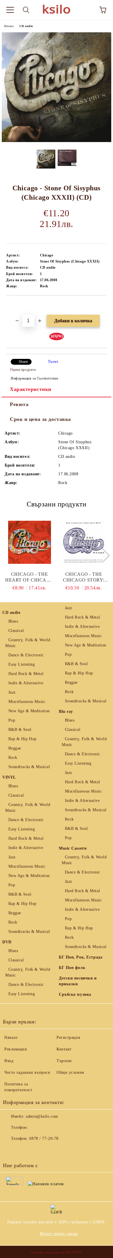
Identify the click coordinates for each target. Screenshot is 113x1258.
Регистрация (68, 1037)
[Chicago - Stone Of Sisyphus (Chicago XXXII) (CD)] (56, 141)
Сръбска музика (75, 994)
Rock (12, 757)
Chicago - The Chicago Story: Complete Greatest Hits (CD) (83, 577)
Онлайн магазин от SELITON (56, 1252)
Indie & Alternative (25, 683)
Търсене (64, 1061)
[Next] (102, 555)
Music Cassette (73, 848)
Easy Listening (21, 664)
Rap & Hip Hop (22, 739)
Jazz (12, 692)
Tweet (53, 361)
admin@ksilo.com (42, 1116)
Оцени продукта (23, 370)
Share (23, 362)
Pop (11, 720)
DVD (7, 942)
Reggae (14, 748)
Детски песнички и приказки (78, 981)
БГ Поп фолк (72, 967)
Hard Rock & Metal (25, 673)
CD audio (26, 26)
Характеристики (30, 389)
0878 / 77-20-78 (43, 1138)
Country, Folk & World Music (27, 643)
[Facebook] (10, 1150)
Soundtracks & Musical (29, 767)
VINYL (9, 777)
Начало (9, 26)
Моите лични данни (59, 1234)
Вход (8, 1061)
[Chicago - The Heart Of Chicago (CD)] (29, 542)
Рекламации (15, 1049)
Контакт (64, 1049)
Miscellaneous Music (26, 701)
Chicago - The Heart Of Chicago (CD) (29, 577)
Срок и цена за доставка (40, 419)
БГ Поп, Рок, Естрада (80, 957)
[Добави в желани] (103, 305)
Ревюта (19, 404)
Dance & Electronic (26, 655)
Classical (16, 630)
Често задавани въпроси (27, 1072)
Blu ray (66, 711)
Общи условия (70, 1072)
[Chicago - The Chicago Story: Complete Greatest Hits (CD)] (83, 542)
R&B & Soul (19, 729)
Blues (13, 621)
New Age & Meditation (29, 711)
